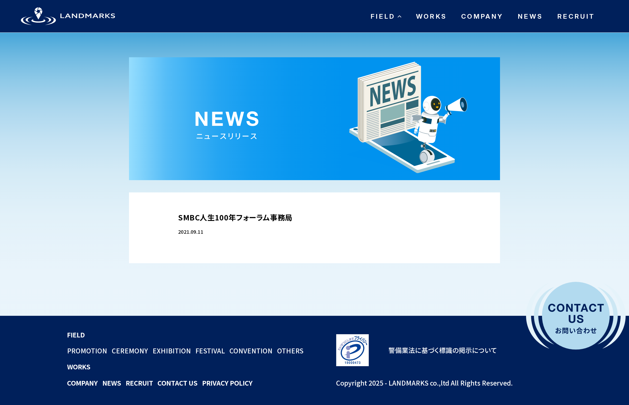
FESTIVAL (210, 350)
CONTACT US (177, 383)
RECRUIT (576, 16)
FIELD (383, 16)
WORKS (431, 16)
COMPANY (482, 16)
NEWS (530, 16)
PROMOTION (87, 350)
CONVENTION (250, 350)
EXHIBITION (172, 350)
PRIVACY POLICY (227, 383)
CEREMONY (130, 350)
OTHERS (290, 350)
